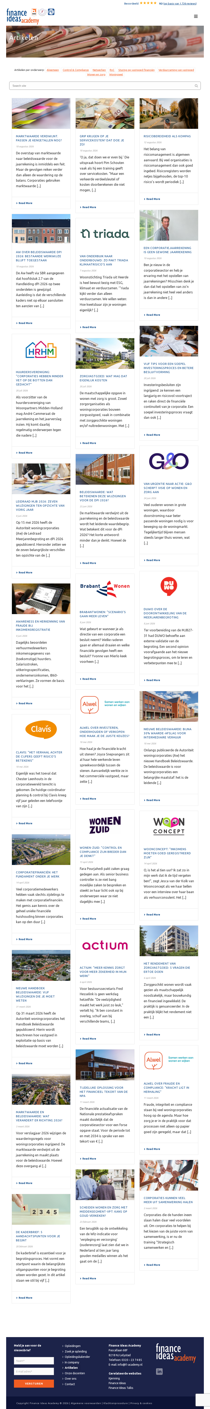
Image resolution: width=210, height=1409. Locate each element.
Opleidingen (73, 1346)
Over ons (70, 1378)
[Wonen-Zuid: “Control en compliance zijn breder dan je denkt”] (105, 825)
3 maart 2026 (22, 1126)
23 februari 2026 (88, 1222)
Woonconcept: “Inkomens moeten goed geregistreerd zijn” (167, 853)
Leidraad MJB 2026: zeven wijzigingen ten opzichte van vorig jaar (40, 505)
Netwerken (99, 69)
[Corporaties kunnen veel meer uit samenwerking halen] (169, 1175)
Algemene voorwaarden (86, 1403)
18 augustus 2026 (25, 146)
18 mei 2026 (86, 742)
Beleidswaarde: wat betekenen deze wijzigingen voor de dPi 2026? (103, 496)
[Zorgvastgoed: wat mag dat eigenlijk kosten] (105, 353)
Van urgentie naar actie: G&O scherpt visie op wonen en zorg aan (168, 488)
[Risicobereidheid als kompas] (169, 113)
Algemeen (53, 69)
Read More (25, 203)
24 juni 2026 (150, 498)
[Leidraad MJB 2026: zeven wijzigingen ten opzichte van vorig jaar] (41, 479)
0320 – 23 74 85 (132, 1360)
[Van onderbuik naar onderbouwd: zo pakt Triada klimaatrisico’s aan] (105, 233)
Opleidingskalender (77, 1356)
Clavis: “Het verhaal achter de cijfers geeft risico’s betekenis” (39, 756)
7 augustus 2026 (88, 270)
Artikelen (71, 1367)
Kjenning (114, 1378)
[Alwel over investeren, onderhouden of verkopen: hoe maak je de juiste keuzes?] (105, 705)
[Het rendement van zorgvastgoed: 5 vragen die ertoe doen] (169, 941)
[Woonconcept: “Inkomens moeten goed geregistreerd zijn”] (169, 826)
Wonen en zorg (96, 74)
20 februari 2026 (24, 1246)
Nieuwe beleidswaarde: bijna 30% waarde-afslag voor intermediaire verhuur (168, 733)
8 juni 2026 (21, 516)
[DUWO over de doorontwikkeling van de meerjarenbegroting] (169, 586)
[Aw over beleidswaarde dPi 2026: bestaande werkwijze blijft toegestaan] (41, 229)
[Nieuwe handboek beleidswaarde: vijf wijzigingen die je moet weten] (41, 965)
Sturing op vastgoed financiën (136, 69)
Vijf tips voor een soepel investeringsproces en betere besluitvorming (169, 368)
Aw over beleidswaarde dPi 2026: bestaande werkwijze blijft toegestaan (39, 256)
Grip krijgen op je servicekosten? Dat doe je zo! (102, 140)
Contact (70, 1384)
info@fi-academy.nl (130, 1364)
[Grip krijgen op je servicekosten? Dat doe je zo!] (105, 113)
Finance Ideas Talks (121, 1387)
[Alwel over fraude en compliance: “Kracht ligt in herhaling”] (169, 1060)
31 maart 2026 (23, 1006)
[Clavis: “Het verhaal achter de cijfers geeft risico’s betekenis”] (41, 729)
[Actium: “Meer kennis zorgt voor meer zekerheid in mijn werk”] (105, 945)
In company (72, 1362)
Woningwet (116, 74)
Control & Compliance (76, 69)
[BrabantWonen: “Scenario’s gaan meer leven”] (105, 589)
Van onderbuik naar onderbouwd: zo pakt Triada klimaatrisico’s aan (104, 260)
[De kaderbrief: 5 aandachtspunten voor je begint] (41, 1209)
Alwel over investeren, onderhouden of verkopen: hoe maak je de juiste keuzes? (105, 732)
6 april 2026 (150, 978)
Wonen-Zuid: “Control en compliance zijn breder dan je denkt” (103, 852)
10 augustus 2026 (152, 258)
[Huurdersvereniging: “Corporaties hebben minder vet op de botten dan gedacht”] (41, 349)
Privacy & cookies (141, 1403)
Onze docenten (75, 1373)
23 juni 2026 (86, 506)
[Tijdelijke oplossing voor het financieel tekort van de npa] (105, 1064)
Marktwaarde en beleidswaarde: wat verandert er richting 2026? (39, 1116)
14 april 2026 (150, 863)
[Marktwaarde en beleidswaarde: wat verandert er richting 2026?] (41, 1089)
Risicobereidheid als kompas (167, 136)
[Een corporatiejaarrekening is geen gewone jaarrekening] (169, 225)
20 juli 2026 (149, 378)
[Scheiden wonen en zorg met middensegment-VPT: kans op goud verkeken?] (105, 1184)
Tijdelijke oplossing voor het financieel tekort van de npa (104, 1092)
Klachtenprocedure (116, 1403)
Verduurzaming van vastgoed (176, 69)
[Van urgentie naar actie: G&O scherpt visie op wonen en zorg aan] (169, 461)
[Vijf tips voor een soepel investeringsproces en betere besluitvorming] (169, 341)
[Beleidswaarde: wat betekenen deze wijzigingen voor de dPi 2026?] (105, 469)
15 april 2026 (86, 862)
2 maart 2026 (150, 1208)
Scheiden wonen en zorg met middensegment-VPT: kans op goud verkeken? (104, 1211)
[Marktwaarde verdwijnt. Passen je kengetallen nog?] (41, 113)
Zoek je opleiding (76, 1351)
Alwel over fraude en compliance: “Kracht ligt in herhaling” (166, 1087)
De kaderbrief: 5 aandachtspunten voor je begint (38, 1236)
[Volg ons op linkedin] (159, 1371)
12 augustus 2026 (152, 142)
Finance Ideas (117, 1383)
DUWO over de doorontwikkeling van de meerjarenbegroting (165, 613)
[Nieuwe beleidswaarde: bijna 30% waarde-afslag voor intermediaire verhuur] (169, 706)
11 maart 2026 (151, 1098)
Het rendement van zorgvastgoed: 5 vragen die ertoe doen (167, 967)
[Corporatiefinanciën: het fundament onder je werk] (41, 849)
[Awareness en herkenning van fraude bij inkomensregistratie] (41, 598)
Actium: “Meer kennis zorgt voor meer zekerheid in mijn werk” (103, 972)
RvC (112, 69)
